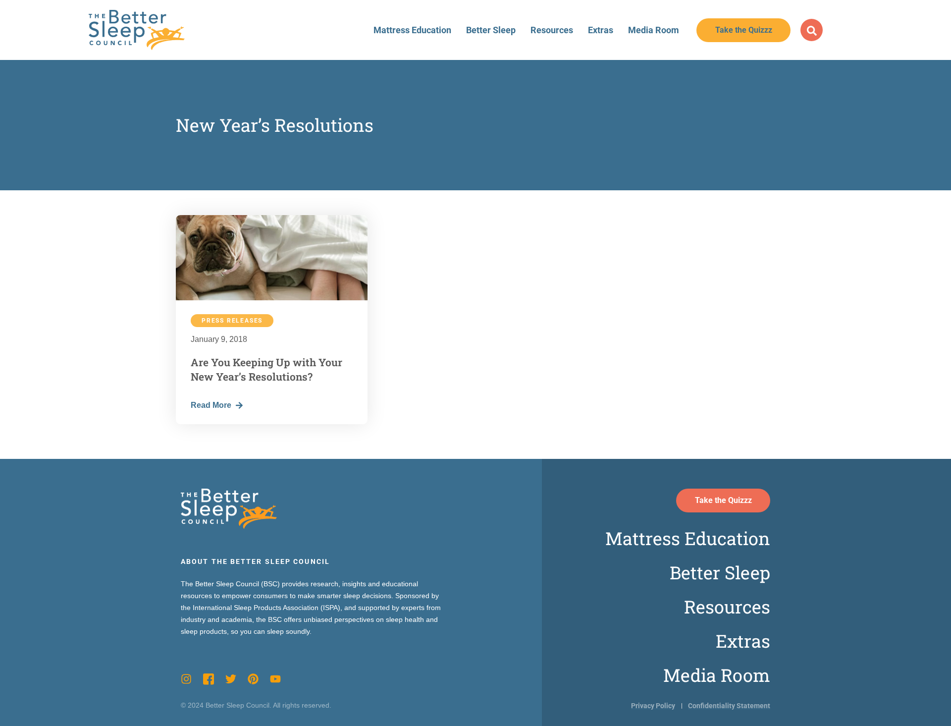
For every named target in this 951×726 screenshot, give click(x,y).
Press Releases (232, 320)
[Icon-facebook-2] (208, 678)
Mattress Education (412, 30)
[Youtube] (275, 678)
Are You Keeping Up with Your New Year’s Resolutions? (266, 369)
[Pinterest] (253, 678)
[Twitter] (230, 678)
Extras (600, 30)
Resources (551, 30)
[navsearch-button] (811, 30)
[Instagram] (186, 678)
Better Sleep (491, 30)
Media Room (653, 30)
